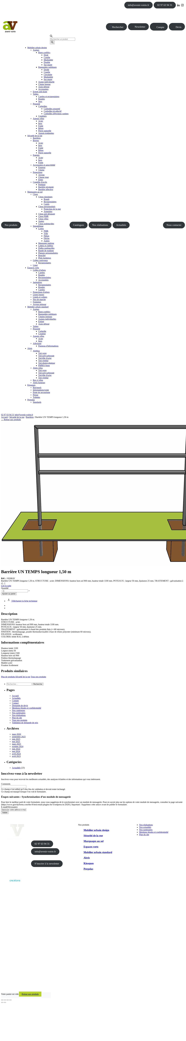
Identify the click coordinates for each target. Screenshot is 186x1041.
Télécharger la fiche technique (24, 601)
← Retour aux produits (11, 419)
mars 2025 (16, 744)
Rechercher (117, 27)
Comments (5, 784)
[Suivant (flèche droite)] (5, 1002)
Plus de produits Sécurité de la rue (15, 677)
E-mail (9, 807)
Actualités (121, 225)
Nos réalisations (100, 225)
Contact (15, 703)
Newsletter (140, 26)
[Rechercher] (52, 42)
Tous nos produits (38, 677)
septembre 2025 (19, 736)
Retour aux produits (30, 994)
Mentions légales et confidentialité (26, 708)
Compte (160, 27)
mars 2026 (16, 734)
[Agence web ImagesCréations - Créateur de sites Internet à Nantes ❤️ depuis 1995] (10, 882)
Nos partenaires (18, 713)
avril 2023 (16, 756)
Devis (178, 27)
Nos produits (11, 225)
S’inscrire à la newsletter (47, 863)
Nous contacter (174, 225)
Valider (4, 813)
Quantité (4, 588)
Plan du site (17, 718)
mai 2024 (16, 751)
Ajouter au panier (9, 594)
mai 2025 (16, 741)
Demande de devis (20, 705)
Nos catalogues (18, 710)
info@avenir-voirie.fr (138, 5)
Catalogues (78, 225)
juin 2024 (16, 749)
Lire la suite (6, 586)
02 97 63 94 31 (164, 5)
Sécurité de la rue (16, 417)
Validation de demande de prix (25, 722)
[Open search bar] (51, 36)
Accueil (4, 417)
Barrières (30, 417)
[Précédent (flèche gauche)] (2, 1002)
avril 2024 (16, 754)
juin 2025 (16, 739)
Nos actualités (145, 827)
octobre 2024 (17, 746)
